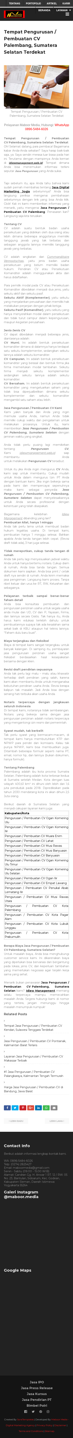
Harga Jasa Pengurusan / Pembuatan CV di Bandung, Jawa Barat (33, 1089)
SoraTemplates (25, 1419)
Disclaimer (60, 1425)
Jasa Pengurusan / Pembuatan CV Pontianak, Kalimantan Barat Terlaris (35, 1043)
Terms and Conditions (31, 1431)
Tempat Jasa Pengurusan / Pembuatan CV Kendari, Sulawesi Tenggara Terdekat (33, 1028)
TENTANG (14, 3)
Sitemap (49, 1431)
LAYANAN (62, 10)
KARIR (66, 3)
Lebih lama (56, 1121)
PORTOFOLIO (33, 3)
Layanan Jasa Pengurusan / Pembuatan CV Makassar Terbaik (33, 1058)
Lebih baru (16, 1121)
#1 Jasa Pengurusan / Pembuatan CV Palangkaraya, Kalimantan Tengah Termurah (33, 1074)
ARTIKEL (52, 3)
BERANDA (44, 10)
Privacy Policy (45, 1425)
